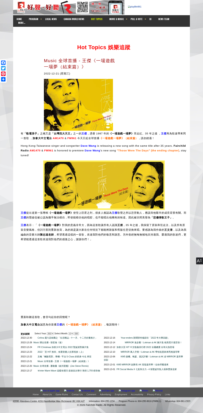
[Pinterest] (3, 74)
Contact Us (77, 394)
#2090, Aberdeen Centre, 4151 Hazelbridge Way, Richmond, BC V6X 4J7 (49, 401)
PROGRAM (33, 19)
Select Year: (40, 333)
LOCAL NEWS (51, 19)
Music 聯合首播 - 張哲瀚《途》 (48, 342)
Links (167, 394)
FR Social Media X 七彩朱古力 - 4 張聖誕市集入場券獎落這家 (147, 369)
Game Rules (62, 394)
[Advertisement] (104, 32)
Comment (91, 394)
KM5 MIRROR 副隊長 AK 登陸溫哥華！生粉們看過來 (142, 364)
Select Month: (61, 333)
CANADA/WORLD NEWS (74, 19)
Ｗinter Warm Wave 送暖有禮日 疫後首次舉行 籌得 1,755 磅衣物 (69, 370)
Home (36, 394)
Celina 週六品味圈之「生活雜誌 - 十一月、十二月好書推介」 (67, 338)
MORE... (22, 22)
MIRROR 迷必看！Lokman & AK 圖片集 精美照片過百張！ (153, 342)
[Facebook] (3, 62)
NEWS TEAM (163, 19)
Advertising (105, 394)
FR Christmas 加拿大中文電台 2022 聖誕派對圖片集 (63, 347)
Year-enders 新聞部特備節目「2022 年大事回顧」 (145, 338)
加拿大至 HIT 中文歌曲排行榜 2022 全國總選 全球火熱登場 (145, 347)
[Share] (3, 79)
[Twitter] (3, 68)
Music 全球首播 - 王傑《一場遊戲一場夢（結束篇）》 (64, 361)
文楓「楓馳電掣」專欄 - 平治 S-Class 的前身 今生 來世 (64, 356)
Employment (121, 394)
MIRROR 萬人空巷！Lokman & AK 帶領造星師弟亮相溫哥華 (150, 352)
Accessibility (137, 394)
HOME (19, 19)
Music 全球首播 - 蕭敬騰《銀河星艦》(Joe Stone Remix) (61, 366)
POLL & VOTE (137, 19)
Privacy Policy (154, 394)
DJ (150, 19)
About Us (47, 394)
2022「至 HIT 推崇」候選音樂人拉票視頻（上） (61, 352)
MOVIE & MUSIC (116, 19)
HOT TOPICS (96, 19)
